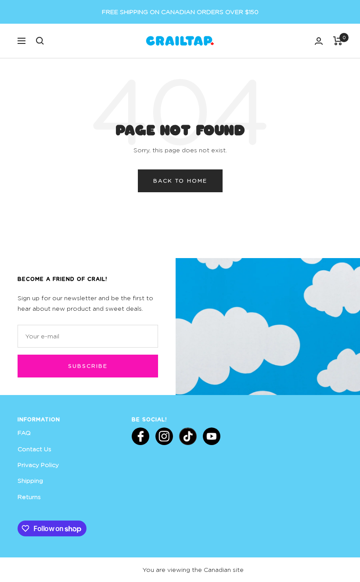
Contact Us (34, 449)
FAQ (24, 432)
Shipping (30, 480)
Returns (29, 496)
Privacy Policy (38, 464)
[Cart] (337, 40)
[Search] (40, 41)
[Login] (319, 41)
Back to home (180, 180)
